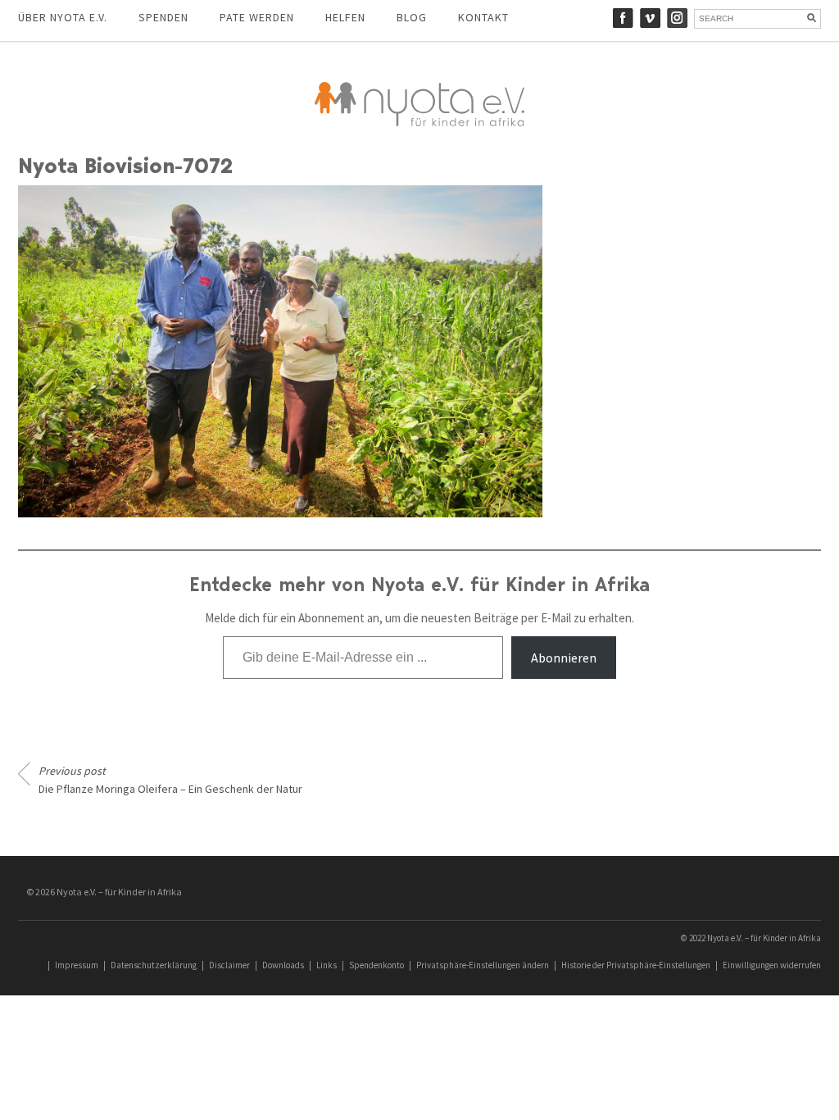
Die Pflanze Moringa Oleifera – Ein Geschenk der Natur (170, 779)
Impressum (76, 965)
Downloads (283, 965)
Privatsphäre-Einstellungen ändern (482, 965)
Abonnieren (563, 657)
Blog (412, 17)
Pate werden (257, 17)
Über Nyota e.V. (62, 17)
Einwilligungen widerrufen (772, 965)
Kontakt (483, 17)
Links (326, 965)
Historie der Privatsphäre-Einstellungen (635, 965)
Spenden (163, 17)
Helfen (345, 17)
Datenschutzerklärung (154, 965)
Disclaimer (229, 965)
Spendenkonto (376, 965)
